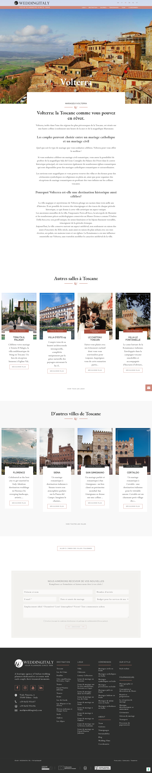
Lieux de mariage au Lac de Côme (86, 698)
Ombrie (60, 718)
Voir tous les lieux (76, 389)
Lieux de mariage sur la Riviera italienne (86, 725)
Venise (59, 684)
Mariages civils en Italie (105, 670)
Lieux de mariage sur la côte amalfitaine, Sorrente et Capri (86, 686)
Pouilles (60, 675)
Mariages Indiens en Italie (106, 696)
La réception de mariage (125, 701)
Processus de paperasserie (124, 724)
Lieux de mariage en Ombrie (86, 719)
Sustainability (104, 734)
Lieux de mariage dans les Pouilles (84, 693)
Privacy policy (102, 621)
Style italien (124, 669)
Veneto (59, 693)
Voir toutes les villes (76, 524)
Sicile (59, 714)
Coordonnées (133, 7)
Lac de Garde (62, 700)
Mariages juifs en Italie (105, 691)
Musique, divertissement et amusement (126, 707)
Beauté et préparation (124, 695)
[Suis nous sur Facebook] (17, 687)
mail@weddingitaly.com (31, 710)
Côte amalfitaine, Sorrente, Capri (64, 680)
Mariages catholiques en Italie (107, 675)
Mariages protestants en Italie (107, 686)
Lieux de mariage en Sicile (86, 703)
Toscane (60, 669)
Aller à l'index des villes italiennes (76, 548)
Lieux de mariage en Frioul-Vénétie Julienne (86, 731)
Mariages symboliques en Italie (107, 680)
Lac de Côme (62, 672)
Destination (93, 7)
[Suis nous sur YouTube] (33, 687)
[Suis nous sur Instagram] (25, 687)
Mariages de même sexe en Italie (106, 702)
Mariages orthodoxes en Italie (107, 707)
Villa (79, 669)
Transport (123, 719)
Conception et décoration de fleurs (127, 690)
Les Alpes (61, 721)
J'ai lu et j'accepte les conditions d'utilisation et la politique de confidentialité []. (76, 621)
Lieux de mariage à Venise (85, 709)
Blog (100, 737)
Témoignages (113, 7)
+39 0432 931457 (28, 702)
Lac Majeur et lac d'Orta (64, 705)
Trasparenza (134, 760)
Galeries (103, 7)
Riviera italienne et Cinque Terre (64, 710)
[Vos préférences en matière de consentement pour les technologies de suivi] (148, 769)
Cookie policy (126, 760)
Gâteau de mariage (127, 716)
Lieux (84, 7)
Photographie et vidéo (126, 685)
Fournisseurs (126, 677)
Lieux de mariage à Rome (85, 714)
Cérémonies (124, 712)
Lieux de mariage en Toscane (86, 680)
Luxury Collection (85, 675)
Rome (59, 697)
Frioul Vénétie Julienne (62, 689)
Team (123, 7)
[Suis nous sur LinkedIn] (40, 687)
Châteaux (81, 672)
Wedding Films (104, 741)
